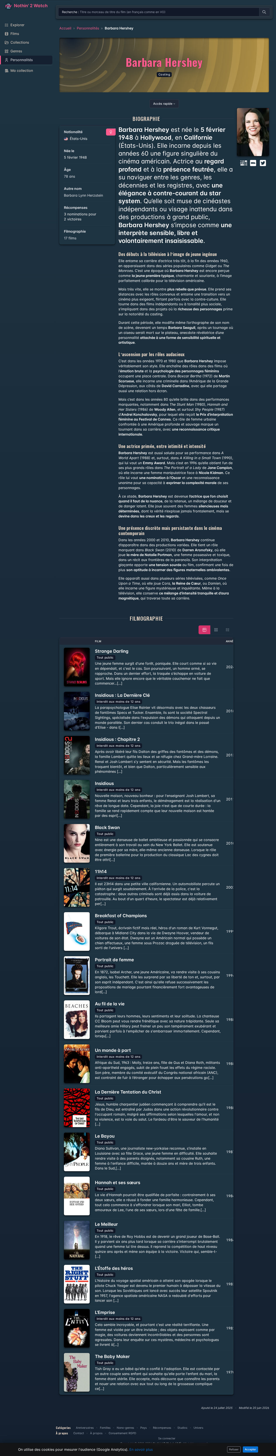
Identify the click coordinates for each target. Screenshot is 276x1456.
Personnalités (88, 28)
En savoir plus (141, 1449)
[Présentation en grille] (216, 629)
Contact (78, 1433)
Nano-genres (125, 1427)
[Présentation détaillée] (204, 629)
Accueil (65, 28)
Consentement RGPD (122, 1433)
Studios (182, 1427)
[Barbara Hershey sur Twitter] (263, 162)
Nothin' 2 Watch (30, 5)
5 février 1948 (75, 157)
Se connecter (166, 1438)
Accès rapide (162, 103)
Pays (143, 1427)
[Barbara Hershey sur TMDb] (243, 162)
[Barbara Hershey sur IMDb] (253, 162)
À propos (96, 1433)
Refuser (234, 1449)
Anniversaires (85, 1427)
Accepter (250, 1449)
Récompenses (162, 1427)
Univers (198, 1427)
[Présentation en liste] (227, 629)
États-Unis (78, 138)
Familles (105, 1427)
